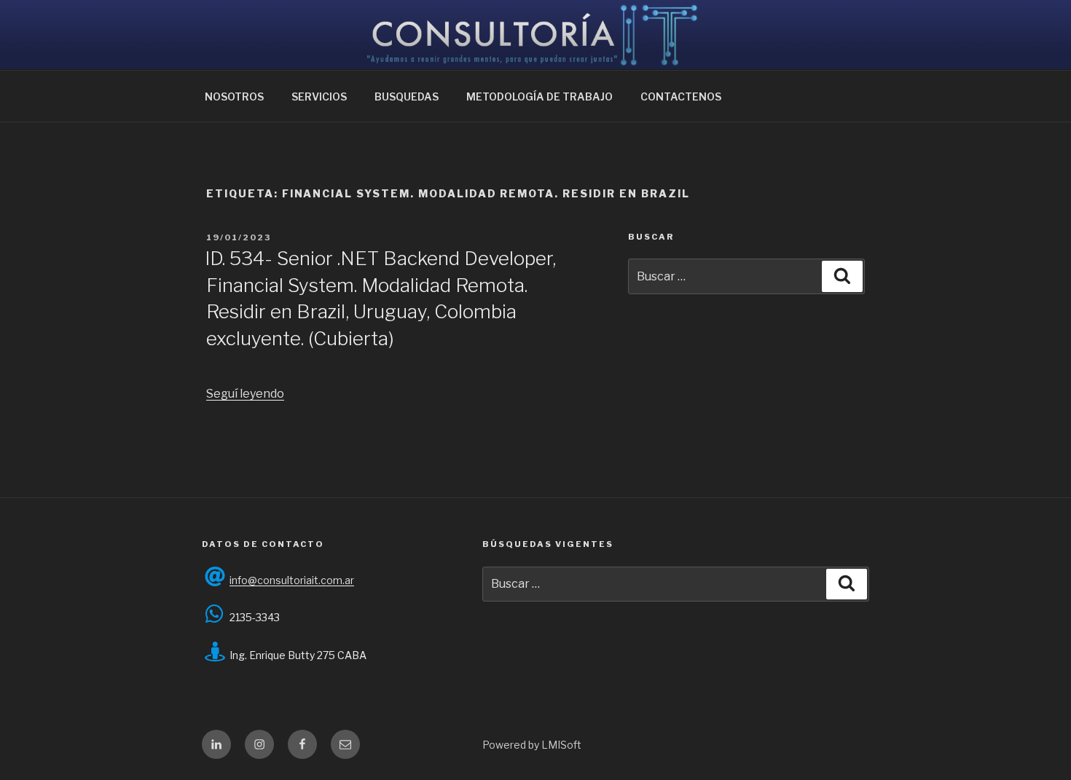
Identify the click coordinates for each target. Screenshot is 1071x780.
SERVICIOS (319, 96)
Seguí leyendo (245, 394)
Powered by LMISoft (531, 744)
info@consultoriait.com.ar (292, 580)
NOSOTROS (234, 96)
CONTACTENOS (680, 96)
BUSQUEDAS (406, 96)
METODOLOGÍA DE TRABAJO (539, 96)
